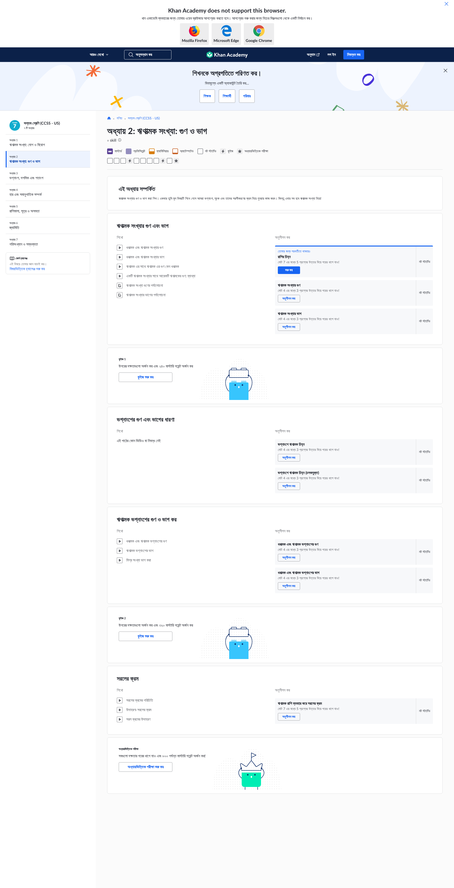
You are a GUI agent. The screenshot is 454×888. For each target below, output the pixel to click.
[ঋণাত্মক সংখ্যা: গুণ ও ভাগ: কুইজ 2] (163, 161)
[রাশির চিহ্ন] (110, 161)
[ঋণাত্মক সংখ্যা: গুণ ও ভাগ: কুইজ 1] (130, 161)
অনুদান (311, 55)
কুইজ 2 (122, 618)
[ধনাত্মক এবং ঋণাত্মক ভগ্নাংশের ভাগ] (156, 161)
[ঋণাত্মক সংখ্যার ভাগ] (123, 161)
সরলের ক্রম (128, 679)
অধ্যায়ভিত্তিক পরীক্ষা (128, 749)
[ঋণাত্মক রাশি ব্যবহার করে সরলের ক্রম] (169, 161)
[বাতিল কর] (446, 4)
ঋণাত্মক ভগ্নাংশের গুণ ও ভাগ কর (147, 520)
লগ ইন (331, 55)
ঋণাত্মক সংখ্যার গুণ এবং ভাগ (143, 226)
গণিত (119, 118)
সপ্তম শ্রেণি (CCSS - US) (144, 118)
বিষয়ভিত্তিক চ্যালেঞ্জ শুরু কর (27, 269)
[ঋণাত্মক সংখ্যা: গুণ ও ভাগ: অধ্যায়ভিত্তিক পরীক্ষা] (176, 161)
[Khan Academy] (227, 55)
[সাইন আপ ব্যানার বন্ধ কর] (445, 70)
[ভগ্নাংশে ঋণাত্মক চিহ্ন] (136, 161)
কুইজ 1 (122, 359)
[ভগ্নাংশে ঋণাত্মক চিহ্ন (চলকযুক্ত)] (143, 161)
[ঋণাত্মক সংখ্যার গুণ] (116, 161)
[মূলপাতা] (109, 118)
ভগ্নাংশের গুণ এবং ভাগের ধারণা (146, 420)
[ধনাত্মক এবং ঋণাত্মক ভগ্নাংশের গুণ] (150, 161)
